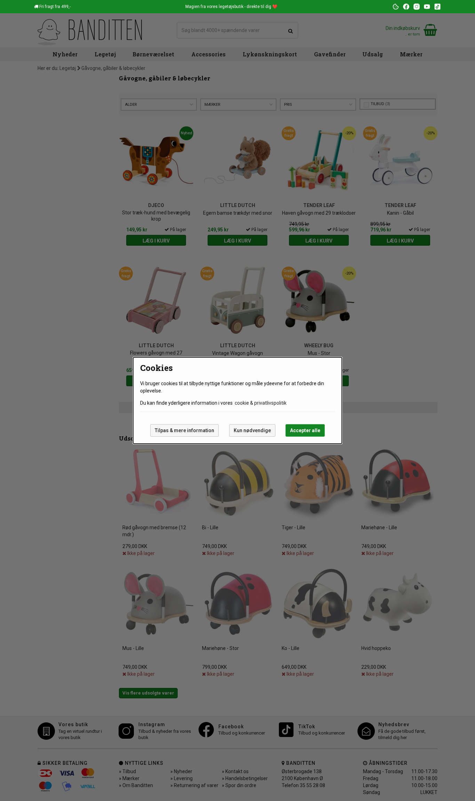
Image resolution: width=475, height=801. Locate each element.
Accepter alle (305, 430)
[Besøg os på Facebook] (406, 6)
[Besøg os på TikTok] (437, 6)
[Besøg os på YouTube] (427, 6)
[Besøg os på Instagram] (416, 6)
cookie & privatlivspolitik (261, 403)
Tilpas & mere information (184, 430)
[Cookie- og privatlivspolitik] (395, 6)
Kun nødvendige (252, 430)
